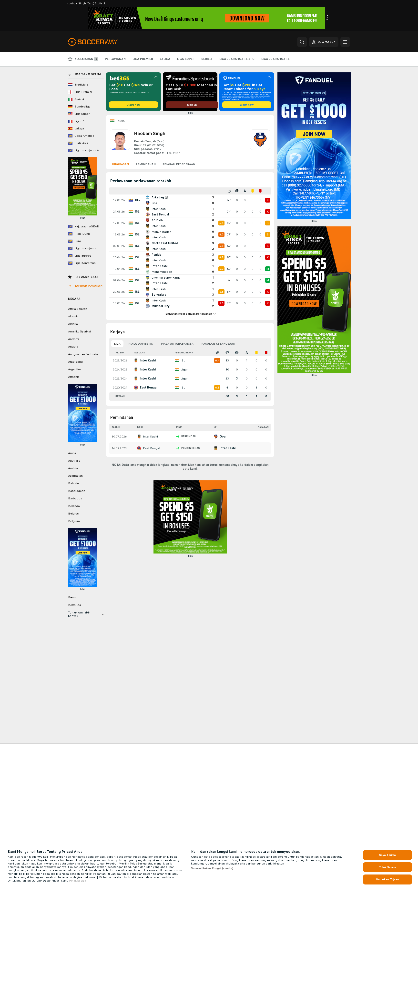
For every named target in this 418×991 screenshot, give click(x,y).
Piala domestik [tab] (140, 343)
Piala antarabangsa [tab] (177, 343)
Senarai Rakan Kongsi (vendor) (212, 868)
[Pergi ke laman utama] (101, 42)
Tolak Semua (387, 867)
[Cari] (302, 42)
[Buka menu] (345, 42)
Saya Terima (387, 855)
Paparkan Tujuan (387, 879)
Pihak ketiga (77, 880)
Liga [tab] (117, 343)
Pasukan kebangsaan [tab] (218, 343)
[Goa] (260, 142)
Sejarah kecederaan (179, 164)
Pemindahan (146, 164)
